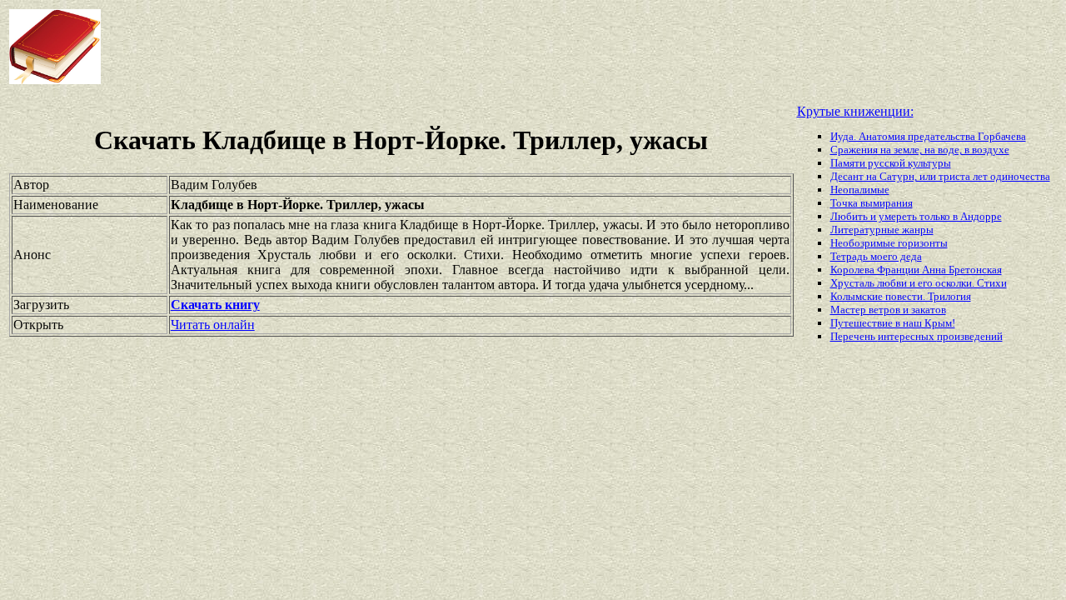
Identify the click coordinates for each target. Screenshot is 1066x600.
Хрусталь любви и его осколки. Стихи (918, 283)
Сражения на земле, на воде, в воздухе (919, 149)
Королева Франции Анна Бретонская (916, 269)
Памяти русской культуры (890, 163)
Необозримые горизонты (889, 243)
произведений (970, 336)
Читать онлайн (213, 325)
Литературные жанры (882, 229)
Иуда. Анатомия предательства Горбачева (928, 136)
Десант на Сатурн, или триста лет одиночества (940, 176)
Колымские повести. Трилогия (900, 296)
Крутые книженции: (855, 111)
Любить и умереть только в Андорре (916, 216)
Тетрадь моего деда (876, 256)
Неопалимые (859, 189)
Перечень (854, 336)
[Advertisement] (428, 46)
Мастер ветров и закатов (888, 309)
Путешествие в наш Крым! (892, 323)
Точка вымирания (871, 203)
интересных (907, 336)
